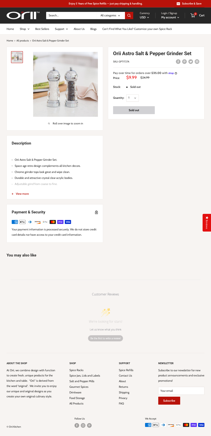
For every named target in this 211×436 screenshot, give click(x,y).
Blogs (93, 28)
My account (169, 17)
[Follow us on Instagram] (83, 425)
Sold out (134, 110)
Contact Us (125, 375)
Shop (23, 28)
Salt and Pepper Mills (81, 381)
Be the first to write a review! (105, 338)
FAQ (121, 403)
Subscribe (169, 400)
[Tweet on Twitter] (190, 61)
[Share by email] (197, 61)
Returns (123, 386)
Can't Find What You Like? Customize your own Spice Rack (137, 28)
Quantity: (118, 98)
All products (22, 40)
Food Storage (77, 398)
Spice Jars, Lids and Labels (84, 375)
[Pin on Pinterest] (184, 61)
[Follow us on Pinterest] (89, 425)
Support (59, 28)
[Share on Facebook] (178, 61)
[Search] (129, 15)
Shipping (124, 392)
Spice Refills (126, 370)
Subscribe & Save (191, 3)
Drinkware (75, 392)
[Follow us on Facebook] (77, 425)
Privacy (123, 398)
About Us (79, 28)
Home (10, 28)
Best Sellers (42, 28)
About (122, 381)
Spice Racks (76, 370)
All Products (76, 403)
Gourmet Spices (78, 386)
